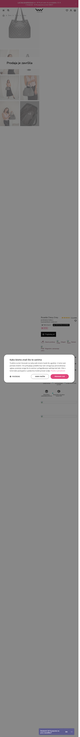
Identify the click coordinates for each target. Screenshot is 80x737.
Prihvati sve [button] (60, 376)
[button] (15, 376)
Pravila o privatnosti (58, 371)
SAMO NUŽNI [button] (40, 376)
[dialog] (39, 368)
